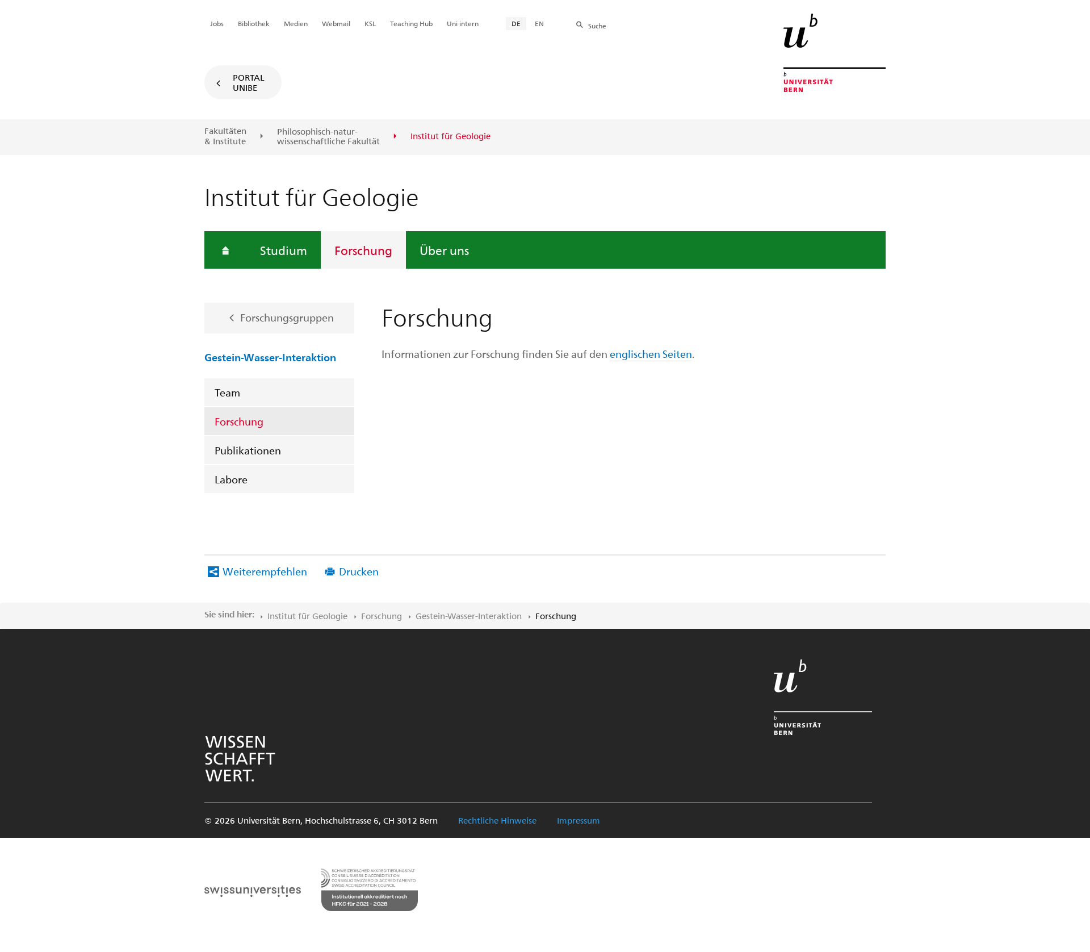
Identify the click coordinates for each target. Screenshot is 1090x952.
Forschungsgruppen (287, 317)
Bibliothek (254, 23)
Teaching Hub (411, 23)
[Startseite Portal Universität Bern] (834, 53)
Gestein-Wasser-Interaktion (270, 357)
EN (539, 23)
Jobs (217, 23)
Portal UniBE (249, 82)
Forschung (363, 250)
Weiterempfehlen (265, 571)
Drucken (359, 571)
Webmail (336, 23)
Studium (283, 250)
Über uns (444, 250)
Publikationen (248, 450)
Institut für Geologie (307, 615)
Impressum (578, 820)
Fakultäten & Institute (225, 136)
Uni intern (463, 23)
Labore (231, 479)
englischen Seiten (651, 353)
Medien (296, 23)
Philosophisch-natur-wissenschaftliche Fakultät (328, 137)
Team (227, 392)
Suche (597, 25)
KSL (370, 23)
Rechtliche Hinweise (497, 820)
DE (516, 23)
